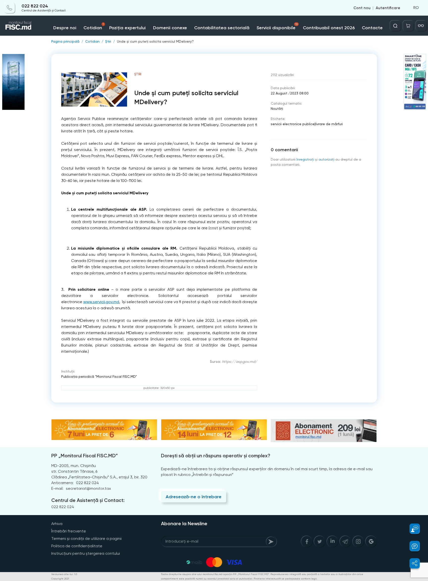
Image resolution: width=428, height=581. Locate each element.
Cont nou (362, 8)
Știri (108, 41)
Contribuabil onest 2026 (329, 27)
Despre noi (64, 27)
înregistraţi (305, 159)
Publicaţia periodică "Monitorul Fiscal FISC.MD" (99, 376)
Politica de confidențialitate (76, 546)
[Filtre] (421, 26)
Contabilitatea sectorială (221, 27)
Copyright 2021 (60, 578)
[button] (412, 528)
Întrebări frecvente (68, 531)
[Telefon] (9, 8)
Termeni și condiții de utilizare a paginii (86, 538)
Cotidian (93, 26)
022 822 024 (35, 6)
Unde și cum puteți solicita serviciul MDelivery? (155, 41)
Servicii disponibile (277, 26)
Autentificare (388, 8)
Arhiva (56, 523)
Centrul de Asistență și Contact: (88, 500)
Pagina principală (65, 41)
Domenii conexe (170, 27)
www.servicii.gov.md (101, 301)
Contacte (372, 27)
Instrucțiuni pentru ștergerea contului (85, 553)
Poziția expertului (127, 27)
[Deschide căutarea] (395, 26)
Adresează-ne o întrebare (193, 496)
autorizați (326, 159)
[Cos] (408, 26)
